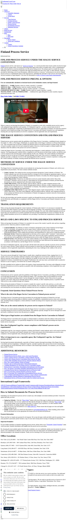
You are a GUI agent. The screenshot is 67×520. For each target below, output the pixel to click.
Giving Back (11, 16)
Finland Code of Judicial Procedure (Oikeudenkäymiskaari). (20, 363)
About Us (7, 11)
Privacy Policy (12, 39)
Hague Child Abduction (12, 387)
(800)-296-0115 (32, 406)
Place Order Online (6, 96)
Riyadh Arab (46, 388)
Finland (3, 66)
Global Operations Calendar (15, 46)
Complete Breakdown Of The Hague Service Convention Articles (22, 365)
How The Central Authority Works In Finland (16, 362)
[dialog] (15, 493)
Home (6, 10)
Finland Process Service (10, 354)
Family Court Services (14, 22)
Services (6, 18)
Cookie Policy (14, 515)
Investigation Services (14, 25)
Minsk (41, 388)
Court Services (12, 19)
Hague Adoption (55, 385)
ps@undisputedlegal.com (40, 409)
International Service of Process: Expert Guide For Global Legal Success (24, 378)
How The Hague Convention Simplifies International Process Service (23, 368)
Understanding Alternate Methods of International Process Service (22, 376)
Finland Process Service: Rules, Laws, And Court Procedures (21, 356)
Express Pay (6, 3)
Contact (6, 43)
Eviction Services (12, 21)
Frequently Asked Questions (54, 424)
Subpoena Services (13, 27)
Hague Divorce (23, 387)
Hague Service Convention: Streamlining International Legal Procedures (24, 367)
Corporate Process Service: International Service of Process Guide (22, 370)
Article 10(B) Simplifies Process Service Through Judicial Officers (22, 360)
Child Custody (25, 385)
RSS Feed (10, 36)
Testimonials (7, 32)
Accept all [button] (8, 508)
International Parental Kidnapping (15, 388)
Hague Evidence (32, 387)
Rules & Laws (8, 30)
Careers (10, 14)
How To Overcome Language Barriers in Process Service (20, 371)
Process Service (12, 24)
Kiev (26, 388)
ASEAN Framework (6, 385)
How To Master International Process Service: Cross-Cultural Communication (25, 374)
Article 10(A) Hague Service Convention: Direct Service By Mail (22, 359)
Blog (5, 33)
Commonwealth (34, 385)
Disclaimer (7, 38)
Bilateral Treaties (16, 385)
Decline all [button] (20, 508)
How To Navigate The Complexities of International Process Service (23, 373)
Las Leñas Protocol (33, 388)
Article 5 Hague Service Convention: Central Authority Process (21, 357)
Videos (6, 28)
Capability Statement (13, 13)
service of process (28, 66)
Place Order (13, 3)
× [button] (26, 471)
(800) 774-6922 (20, 96)
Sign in (19, 3)
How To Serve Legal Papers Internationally (49, 75)
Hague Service (52, 387)
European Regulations (45, 385)
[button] (14, 512)
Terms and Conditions (14, 41)
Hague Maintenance (42, 387)
